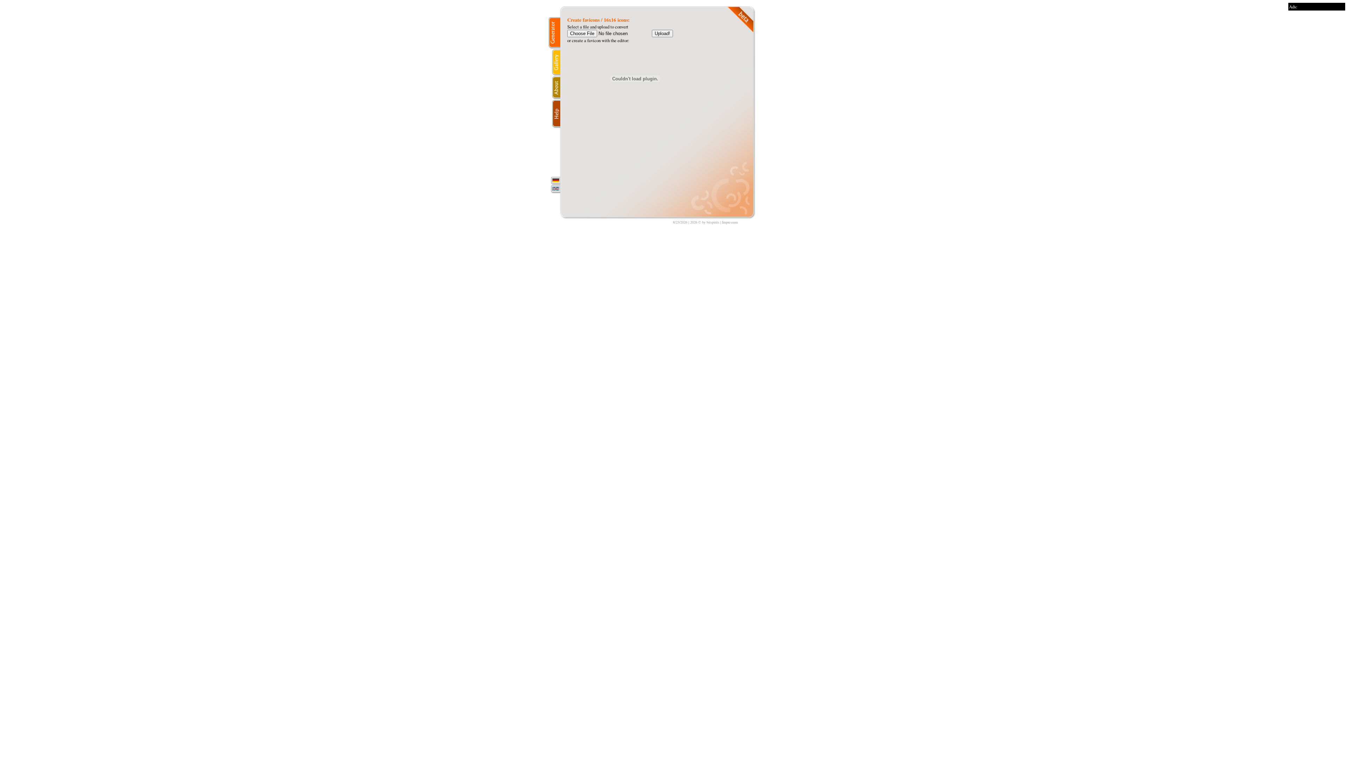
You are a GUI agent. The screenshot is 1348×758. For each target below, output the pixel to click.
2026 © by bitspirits (704, 222)
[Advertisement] (1316, 116)
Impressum (730, 222)
